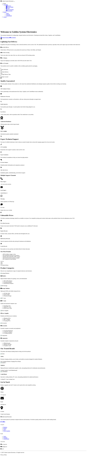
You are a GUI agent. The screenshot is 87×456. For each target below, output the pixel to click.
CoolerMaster (9, 15)
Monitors (9, 5)
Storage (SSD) (10, 7)
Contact (5, 17)
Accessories (9, 10)
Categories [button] (5, 4)
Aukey (7, 13)
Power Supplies (10, 9)
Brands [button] (4, 12)
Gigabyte (8, 14)
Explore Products (5, 37)
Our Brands (13, 37)
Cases (8, 8)
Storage (5, 428)
